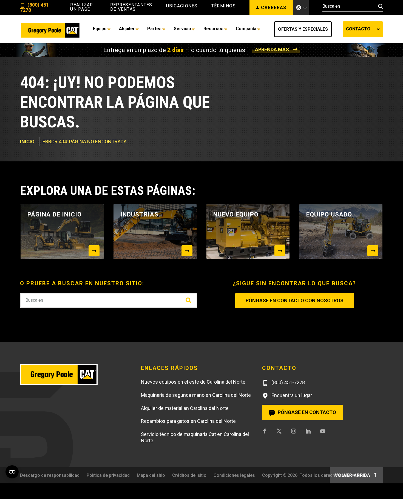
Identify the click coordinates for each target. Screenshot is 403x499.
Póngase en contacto (306, 412)
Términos (223, 6)
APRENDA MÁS (272, 49)
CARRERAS (273, 7)
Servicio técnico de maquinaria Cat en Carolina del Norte (195, 437)
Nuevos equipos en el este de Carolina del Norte (193, 382)
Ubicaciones (182, 6)
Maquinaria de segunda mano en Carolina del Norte (196, 395)
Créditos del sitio (189, 475)
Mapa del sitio (151, 475)
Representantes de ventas (131, 7)
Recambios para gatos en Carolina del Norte (188, 421)
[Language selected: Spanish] (301, 7)
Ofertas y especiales (303, 29)
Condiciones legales (234, 475)
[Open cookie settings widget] (12, 471)
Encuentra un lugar (291, 395)
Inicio (27, 141)
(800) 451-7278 (35, 7)
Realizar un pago (81, 7)
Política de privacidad (108, 475)
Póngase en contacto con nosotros (295, 300)
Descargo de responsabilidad (50, 475)
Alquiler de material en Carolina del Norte (185, 408)
